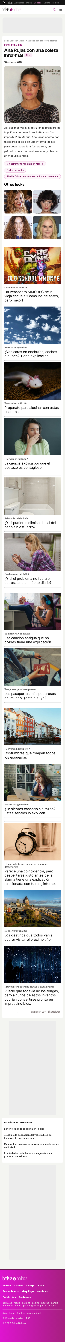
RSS (28, 1318)
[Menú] (60, 9)
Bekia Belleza (10, 41)
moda (17, 1302)
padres (45, 1302)
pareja (54, 1302)
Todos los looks (15, 170)
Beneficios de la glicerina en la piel (24, 1128)
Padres (55, 3)
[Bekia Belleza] (11, 9)
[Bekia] (7, 2)
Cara (41, 1285)
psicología (29, 1305)
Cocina (47, 3)
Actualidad (19, 3)
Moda (29, 3)
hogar (40, 1305)
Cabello (19, 1285)
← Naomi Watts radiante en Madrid (25, 164)
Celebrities (9, 1297)
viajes (52, 1305)
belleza (26, 1302)
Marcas (7, 1285)
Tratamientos (11, 1291)
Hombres (42, 1291)
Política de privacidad (29, 1313)
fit (46, 1305)
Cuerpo (30, 1285)
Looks (21, 41)
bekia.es (7, 1302)
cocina (35, 1302)
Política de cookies (13, 1318)
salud (18, 1305)
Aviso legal (9, 1313)
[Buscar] (54, 9)
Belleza (37, 3)
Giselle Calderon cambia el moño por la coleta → (32, 176)
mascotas (8, 1305)
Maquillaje (28, 1291)
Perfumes (25, 1297)
